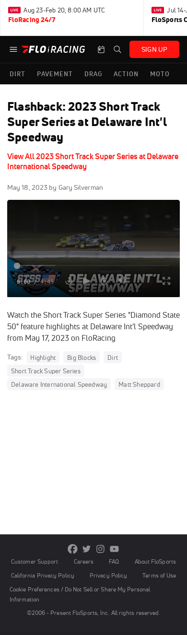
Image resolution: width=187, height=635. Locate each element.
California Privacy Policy (42, 575)
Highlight (43, 357)
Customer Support (34, 561)
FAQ (114, 561)
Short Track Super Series (46, 371)
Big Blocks (81, 357)
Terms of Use (159, 575)
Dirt (112, 357)
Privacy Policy (108, 575)
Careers (84, 561)
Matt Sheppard (139, 384)
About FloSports (155, 561)
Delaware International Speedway (59, 384)
